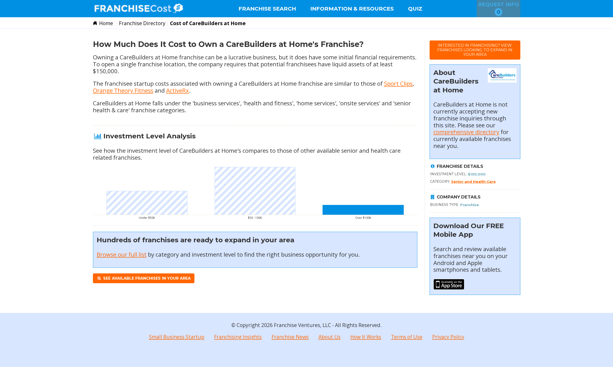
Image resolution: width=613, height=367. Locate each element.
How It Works (365, 336)
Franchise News (290, 336)
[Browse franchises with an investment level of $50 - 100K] (255, 191)
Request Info (498, 8)
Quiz (415, 8)
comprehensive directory (466, 132)
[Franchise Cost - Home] (139, 8)
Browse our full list (122, 254)
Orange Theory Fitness (123, 90)
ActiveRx (177, 90)
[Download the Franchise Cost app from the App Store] (449, 287)
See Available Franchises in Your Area (146, 278)
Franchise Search (267, 8)
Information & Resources (352, 8)
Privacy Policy (448, 336)
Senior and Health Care (473, 181)
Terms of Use (406, 336)
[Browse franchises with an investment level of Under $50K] (147, 203)
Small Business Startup (176, 336)
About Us (329, 336)
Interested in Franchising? (474, 50)
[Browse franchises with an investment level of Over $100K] (363, 210)
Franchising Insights (238, 336)
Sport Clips (398, 83)
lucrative (239, 57)
